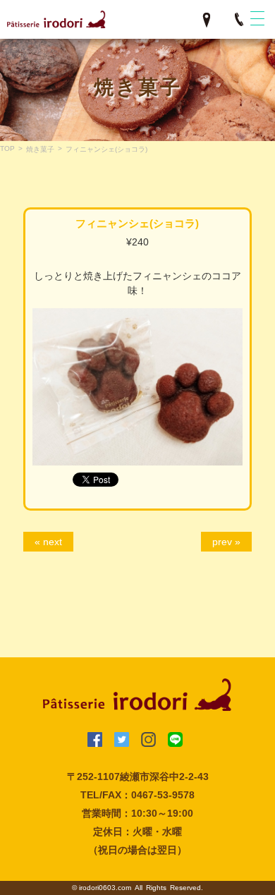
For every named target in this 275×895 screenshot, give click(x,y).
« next (48, 541)
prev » (226, 541)
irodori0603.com (105, 887)
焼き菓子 (40, 149)
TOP (7, 148)
